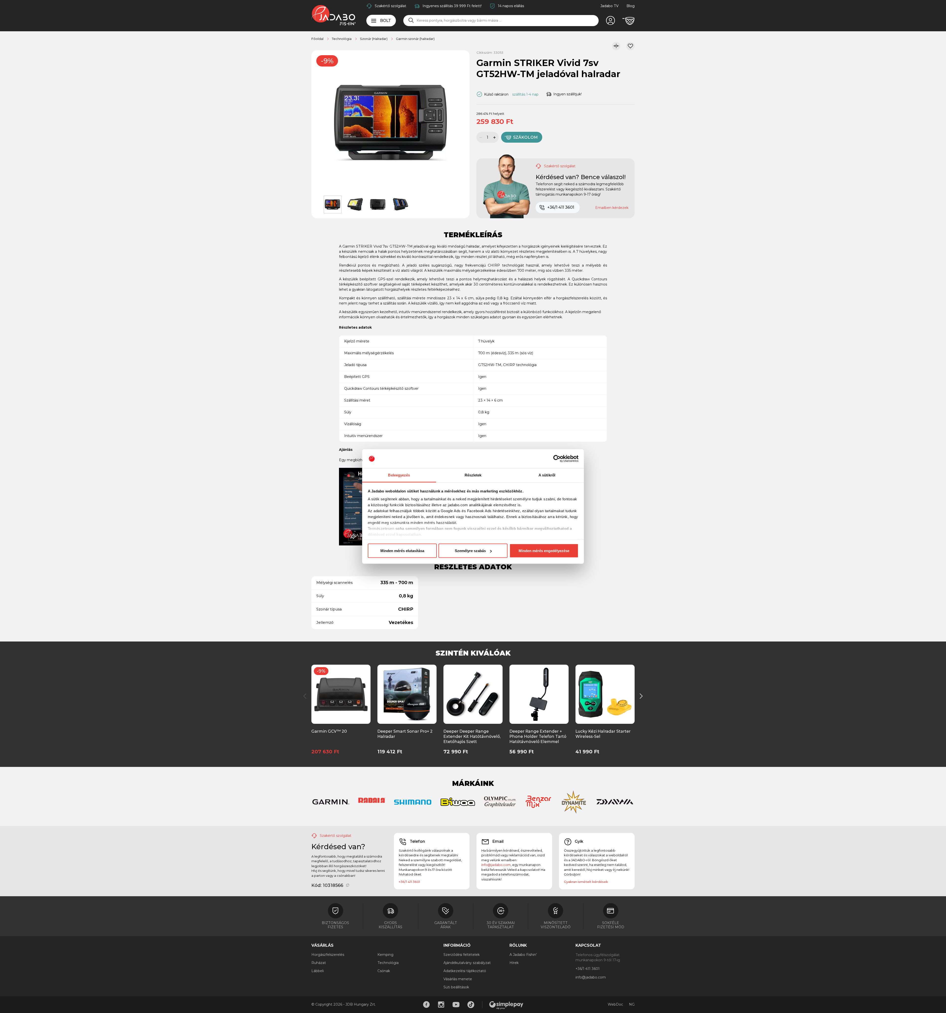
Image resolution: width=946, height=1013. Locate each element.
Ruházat (318, 963)
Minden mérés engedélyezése (544, 551)
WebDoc (615, 1004)
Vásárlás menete (457, 979)
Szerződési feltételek (461, 954)
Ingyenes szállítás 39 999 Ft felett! (452, 6)
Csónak (383, 971)
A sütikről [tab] (547, 475)
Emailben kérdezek (611, 207)
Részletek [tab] (473, 475)
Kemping (385, 954)
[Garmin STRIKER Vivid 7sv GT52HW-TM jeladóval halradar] (390, 122)
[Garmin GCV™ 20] (341, 694)
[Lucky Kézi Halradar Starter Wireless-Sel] (605, 694)
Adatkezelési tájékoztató (464, 971)
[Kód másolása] (347, 885)
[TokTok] (470, 1004)
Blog (630, 6)
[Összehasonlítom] (616, 46)
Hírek (514, 963)
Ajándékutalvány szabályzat (467, 963)
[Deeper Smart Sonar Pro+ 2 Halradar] (407, 694)
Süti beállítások (456, 987)
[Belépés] (610, 21)
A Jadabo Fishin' (523, 954)
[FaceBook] (426, 1004)
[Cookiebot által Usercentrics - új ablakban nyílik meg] (556, 458)
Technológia (388, 963)
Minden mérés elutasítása (402, 551)
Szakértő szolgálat (390, 6)
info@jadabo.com (496, 865)
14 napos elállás (511, 6)
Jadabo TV (609, 6)
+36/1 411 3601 (560, 207)
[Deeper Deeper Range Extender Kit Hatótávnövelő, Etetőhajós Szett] (473, 694)
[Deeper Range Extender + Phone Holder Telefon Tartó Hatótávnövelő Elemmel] (539, 694)
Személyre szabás (470, 551)
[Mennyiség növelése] (495, 137)
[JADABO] (333, 15)
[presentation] (305, 696)
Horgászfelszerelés (327, 954)
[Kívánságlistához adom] (630, 46)
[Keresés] (411, 20)
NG (632, 1004)
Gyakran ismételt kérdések (586, 882)
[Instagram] (441, 1004)
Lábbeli (317, 971)
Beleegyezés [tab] (399, 475)
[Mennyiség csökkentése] (479, 137)
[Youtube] (456, 1004)
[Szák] (628, 21)
